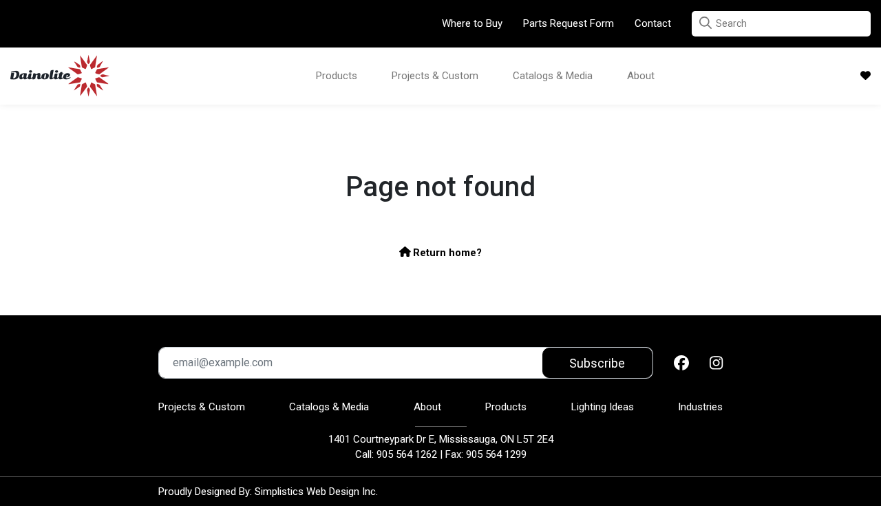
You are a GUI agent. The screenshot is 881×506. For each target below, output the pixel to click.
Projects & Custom (435, 76)
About (641, 76)
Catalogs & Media (553, 76)
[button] (705, 23)
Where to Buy (472, 23)
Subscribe (597, 363)
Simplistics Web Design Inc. (316, 491)
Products (336, 76)
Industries (700, 407)
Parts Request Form (568, 23)
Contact (653, 23)
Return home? (446, 252)
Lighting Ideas (602, 407)
